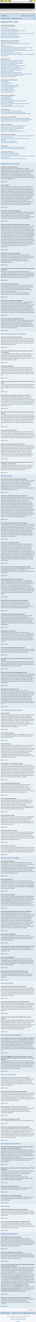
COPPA (13, 229)
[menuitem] (4, 16)
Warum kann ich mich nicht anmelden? (9, 32)
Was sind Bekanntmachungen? (7, 88)
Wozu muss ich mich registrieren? (8, 26)
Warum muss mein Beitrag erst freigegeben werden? (12, 75)
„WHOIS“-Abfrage (7, 1272)
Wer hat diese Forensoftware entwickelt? (9, 153)
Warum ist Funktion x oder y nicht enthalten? (10, 154)
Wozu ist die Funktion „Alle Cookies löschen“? (10, 37)
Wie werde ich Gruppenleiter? (7, 102)
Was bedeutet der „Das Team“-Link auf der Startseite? (12, 106)
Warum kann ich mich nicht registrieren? (9, 29)
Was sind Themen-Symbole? (7, 92)
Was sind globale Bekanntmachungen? (9, 86)
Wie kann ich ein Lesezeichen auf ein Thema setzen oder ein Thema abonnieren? (15, 139)
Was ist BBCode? (4, 81)
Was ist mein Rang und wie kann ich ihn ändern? (11, 53)
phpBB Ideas (4, 1256)
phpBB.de (31, 404)
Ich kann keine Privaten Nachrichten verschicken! (11, 110)
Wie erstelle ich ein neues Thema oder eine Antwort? (12, 60)
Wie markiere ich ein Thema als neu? (9, 76)
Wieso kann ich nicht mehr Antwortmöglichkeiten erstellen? (13, 65)
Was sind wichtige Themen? (7, 89)
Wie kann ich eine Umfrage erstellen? (9, 64)
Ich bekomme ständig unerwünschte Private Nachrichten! (13, 112)
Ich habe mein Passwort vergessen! (8, 34)
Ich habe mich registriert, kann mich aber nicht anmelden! (13, 30)
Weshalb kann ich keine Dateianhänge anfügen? (11, 69)
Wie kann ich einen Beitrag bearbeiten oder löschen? (12, 61)
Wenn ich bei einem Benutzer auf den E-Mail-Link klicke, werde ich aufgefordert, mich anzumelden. (18, 55)
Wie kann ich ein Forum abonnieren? (8, 141)
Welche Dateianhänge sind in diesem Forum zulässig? (12, 147)
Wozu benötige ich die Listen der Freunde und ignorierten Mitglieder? (15, 118)
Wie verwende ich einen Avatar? (8, 51)
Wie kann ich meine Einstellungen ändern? (10, 42)
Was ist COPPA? (4, 28)
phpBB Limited (20, 404)
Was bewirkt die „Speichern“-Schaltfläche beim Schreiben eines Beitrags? (16, 73)
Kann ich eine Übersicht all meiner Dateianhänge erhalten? (13, 148)
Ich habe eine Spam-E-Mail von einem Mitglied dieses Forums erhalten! (16, 113)
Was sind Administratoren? (6, 96)
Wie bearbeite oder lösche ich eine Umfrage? (10, 67)
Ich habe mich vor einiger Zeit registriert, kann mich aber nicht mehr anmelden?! (18, 33)
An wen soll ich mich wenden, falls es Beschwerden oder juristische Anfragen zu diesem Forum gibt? (18, 156)
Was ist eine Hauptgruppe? (6, 104)
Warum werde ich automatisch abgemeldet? (10, 36)
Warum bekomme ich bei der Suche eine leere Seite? (12, 128)
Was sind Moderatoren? (6, 98)
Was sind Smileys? (5, 84)
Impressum (18, 1321)
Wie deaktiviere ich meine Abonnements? (9, 142)
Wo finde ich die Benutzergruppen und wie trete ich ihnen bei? (14, 100)
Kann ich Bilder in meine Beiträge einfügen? (10, 85)
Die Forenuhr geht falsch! (6, 46)
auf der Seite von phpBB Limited (13, 1244)
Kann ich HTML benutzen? (6, 82)
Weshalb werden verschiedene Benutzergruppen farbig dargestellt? (15, 103)
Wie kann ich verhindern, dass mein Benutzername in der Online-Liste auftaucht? (15, 44)
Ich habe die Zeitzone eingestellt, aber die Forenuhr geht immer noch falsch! (17, 47)
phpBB (13, 1316)
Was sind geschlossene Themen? (8, 90)
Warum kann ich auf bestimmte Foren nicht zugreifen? (12, 68)
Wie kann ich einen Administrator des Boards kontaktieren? (13, 158)
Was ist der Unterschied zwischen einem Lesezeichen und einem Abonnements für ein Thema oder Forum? (18, 136)
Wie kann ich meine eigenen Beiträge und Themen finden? (13, 131)
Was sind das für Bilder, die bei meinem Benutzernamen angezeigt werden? (17, 50)
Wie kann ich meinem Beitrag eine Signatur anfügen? (12, 63)
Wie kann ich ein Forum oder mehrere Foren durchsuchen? (13, 125)
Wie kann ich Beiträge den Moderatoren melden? (11, 72)
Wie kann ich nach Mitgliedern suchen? (9, 129)
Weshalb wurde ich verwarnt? (7, 71)
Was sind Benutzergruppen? (7, 99)
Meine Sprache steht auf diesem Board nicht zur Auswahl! (13, 48)
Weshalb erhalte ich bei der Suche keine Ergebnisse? (12, 127)
